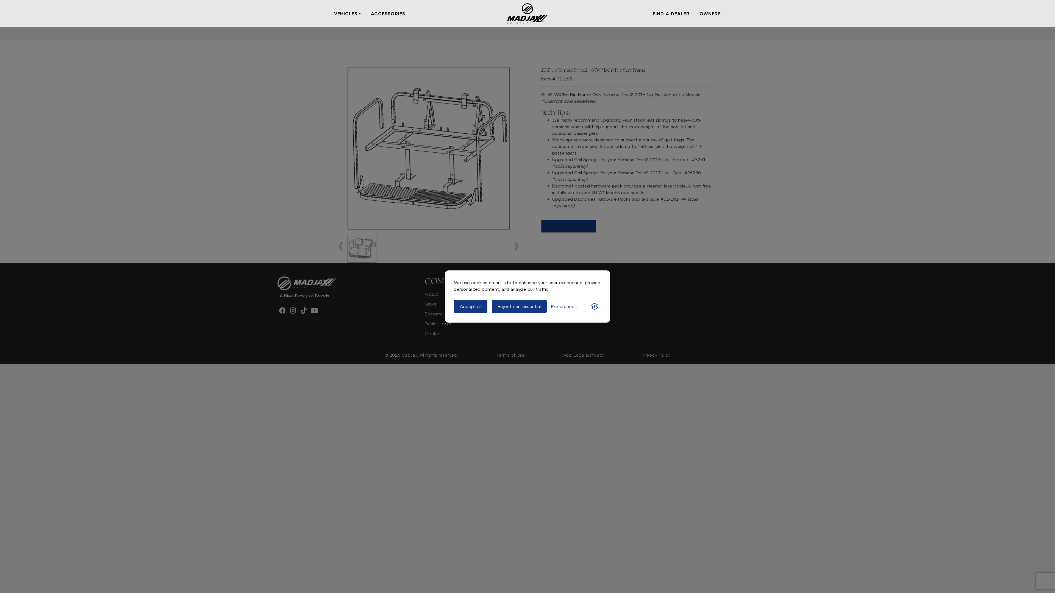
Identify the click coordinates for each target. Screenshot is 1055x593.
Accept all (470, 306)
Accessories (388, 13)
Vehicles (345, 13)
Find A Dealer (671, 13)
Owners (710, 13)
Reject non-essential (519, 306)
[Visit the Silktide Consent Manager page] (594, 306)
